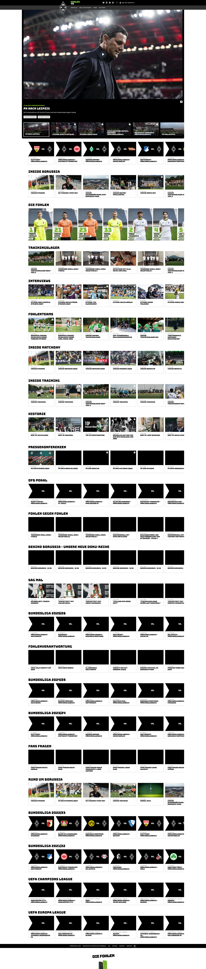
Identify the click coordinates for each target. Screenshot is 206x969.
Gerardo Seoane (44, 117)
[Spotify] (113, 3)
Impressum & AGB (75, 946)
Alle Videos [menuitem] (102, 7)
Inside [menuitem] (95, 7)
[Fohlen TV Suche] (117, 3)
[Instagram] (110, 3)
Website (129, 946)
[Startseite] (63, 7)
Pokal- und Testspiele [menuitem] (85, 7)
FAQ (109, 946)
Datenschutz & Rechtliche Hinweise (94, 946)
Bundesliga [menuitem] (74, 7)
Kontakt (122, 946)
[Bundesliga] (135, 946)
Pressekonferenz (30, 117)
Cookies (114, 946)
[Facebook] (103, 3)
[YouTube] (106, 3)
